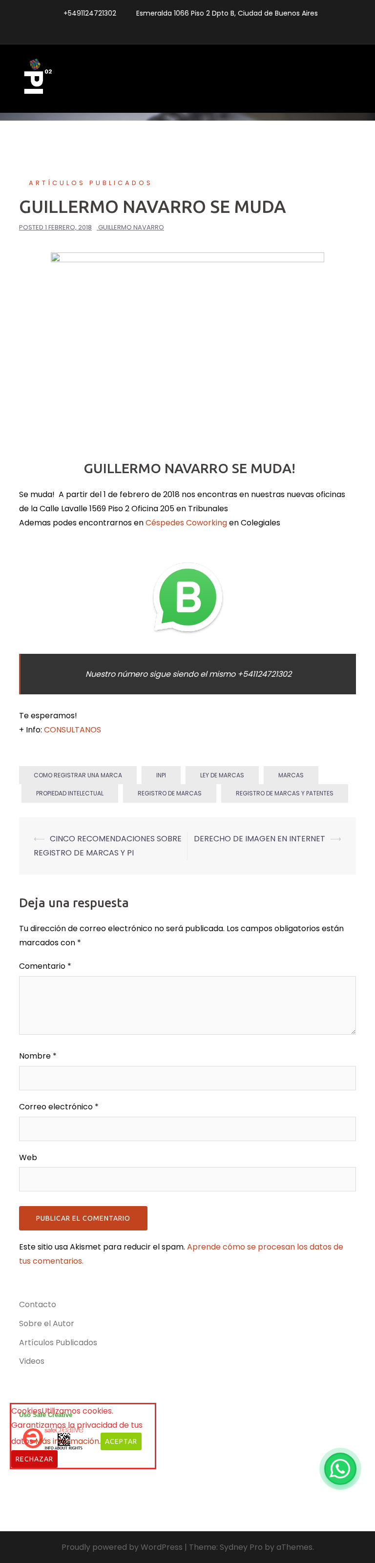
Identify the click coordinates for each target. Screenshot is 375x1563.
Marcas (291, 775)
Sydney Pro (241, 1547)
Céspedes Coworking (186, 522)
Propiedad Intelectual (70, 793)
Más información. (68, 1441)
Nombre (38, 1056)
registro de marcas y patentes (284, 793)
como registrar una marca (78, 775)
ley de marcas (222, 775)
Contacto (37, 1304)
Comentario (45, 966)
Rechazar (34, 1459)
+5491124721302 (89, 13)
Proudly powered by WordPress (122, 1547)
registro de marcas (170, 793)
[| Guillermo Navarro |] (36, 78)
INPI (161, 775)
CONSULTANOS (72, 729)
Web (28, 1157)
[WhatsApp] (340, 1469)
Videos (31, 1361)
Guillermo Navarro (131, 227)
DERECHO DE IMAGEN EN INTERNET (259, 838)
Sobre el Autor (46, 1323)
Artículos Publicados (91, 183)
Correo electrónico (59, 1106)
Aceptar (121, 1441)
